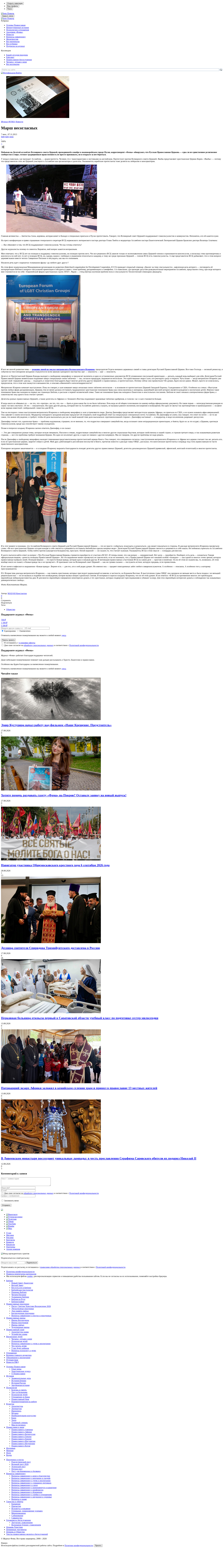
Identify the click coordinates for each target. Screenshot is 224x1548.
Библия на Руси (18, 1299)
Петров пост (16, 1469)
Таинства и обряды (14, 1501)
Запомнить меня (11, 1201)
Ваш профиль (12, 6)
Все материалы (13, 41)
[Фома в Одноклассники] (14, 1217)
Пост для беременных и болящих (26, 1471)
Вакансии (10, 1244)
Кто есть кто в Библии (21, 1288)
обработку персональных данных (38, 645)
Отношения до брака (20, 1397)
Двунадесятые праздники (22, 1309)
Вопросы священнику (16, 37)
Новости (10, 34)
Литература (16, 1408)
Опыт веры (16, 1369)
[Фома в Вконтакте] (12, 1214)
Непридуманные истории (17, 27)
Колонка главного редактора (19, 1355)
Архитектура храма (20, 1332)
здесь (64, 635)
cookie (30, 1276)
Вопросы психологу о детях (23, 1350)
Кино (13, 1418)
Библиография (17, 1302)
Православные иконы (15, 1318)
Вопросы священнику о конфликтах (27, 1490)
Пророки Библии (19, 1292)
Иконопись (16, 1411)
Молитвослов (12, 39)
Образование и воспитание (18, 1357)
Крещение (15, 1504)
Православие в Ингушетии (23, 1441)
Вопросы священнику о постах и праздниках (31, 1316)
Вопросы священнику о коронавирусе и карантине (34, 1487)
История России (18, 1383)
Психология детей (19, 1341)
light (3, 137)
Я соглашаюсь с (19, 643)
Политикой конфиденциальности (84, 645)
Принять (98, 1546)
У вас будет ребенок (20, 1348)
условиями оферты (27, 643)
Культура (10, 1404)
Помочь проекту (8, 640)
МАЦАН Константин (17, 593)
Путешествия (12, 1360)
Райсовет (10, 57)
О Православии (18, 1374)
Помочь (10, 13)
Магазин (10, 1235)
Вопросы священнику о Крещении (26, 1492)
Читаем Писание (18, 1295)
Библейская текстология (22, 1290)
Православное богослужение (19, 60)
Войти (19, 73)
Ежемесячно (25, 631)
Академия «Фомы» (14, 32)
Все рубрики (12, 44)
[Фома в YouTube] (11, 1224)
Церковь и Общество (15, 1532)
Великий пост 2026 (20, 1464)
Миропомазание (18, 1513)
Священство (16, 1518)
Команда (10, 1242)
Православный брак (20, 1399)
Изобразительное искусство (23, 1415)
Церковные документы (16, 1529)
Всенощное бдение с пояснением (26, 1525)
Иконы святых (17, 1325)
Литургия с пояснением (22, 1522)
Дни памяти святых (20, 1311)
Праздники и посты (15, 1460)
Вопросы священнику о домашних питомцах (31, 1483)
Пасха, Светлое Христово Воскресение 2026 (31, 1306)
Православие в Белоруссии (23, 1434)
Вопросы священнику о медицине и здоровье (31, 1497)
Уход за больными (19, 1392)
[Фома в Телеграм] (11, 1219)
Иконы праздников (19, 1323)
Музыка (14, 1413)
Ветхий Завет (17, 1285)
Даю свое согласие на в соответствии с (51, 645)
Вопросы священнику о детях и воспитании (31, 1343)
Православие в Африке (21, 1432)
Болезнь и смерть (19, 1390)
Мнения (9, 1450)
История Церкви (18, 1381)
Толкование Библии (20, 1297)
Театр (13, 1420)
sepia (11, 137)
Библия (9, 1281)
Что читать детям (19, 1346)
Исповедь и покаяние (20, 1508)
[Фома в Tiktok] (10, 1221)
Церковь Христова (14, 1527)
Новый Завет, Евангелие (22, 1283)
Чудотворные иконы (20, 1327)
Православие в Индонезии (23, 1443)
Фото (8, 1453)
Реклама (9, 1237)
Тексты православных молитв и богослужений (27, 1534)
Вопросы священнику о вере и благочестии (30, 1476)
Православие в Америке (22, 1429)
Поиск (9, 9)
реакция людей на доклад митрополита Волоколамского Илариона (63, 369)
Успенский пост (18, 1467)
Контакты (10, 1240)
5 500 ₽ (4, 625)
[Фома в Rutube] (10, 1226)
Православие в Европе (21, 1439)
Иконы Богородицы (20, 1320)
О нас (8, 1233)
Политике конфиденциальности (79, 1545)
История (10, 1376)
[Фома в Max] (9, 1228)
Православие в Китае (20, 1446)
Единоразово (10, 631)
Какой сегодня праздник (17, 55)
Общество (10, 609)
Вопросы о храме (19, 1499)
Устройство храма (19, 1334)
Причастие (16, 1506)
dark (7, 137)
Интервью (10, 1448)
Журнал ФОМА (8, 122)
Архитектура (17, 1406)
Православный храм (15, 1330)
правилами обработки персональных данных (60, 1267)
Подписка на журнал (15, 46)
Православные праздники (17, 1304)
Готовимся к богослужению (18, 1520)
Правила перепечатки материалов (21, 1274)
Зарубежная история (20, 1385)
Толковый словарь (19, 1422)
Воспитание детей (14, 1336)
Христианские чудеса (20, 1371)
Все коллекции (12, 64)
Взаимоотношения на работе (24, 1402)
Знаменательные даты (21, 1378)
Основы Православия (15, 25)
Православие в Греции (21, 1436)
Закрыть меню (7, 16)
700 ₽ (3, 620)
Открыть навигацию (15, 3)
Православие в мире (15, 1427)
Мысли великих (18, 1425)
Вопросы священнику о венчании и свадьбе (30, 1478)
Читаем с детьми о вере (16, 62)
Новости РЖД (12, 1362)
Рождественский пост (21, 1462)
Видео (9, 1455)
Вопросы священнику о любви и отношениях (31, 1494)
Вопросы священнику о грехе (24, 1485)
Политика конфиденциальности (20, 1271)
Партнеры (10, 1247)
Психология (11, 1388)
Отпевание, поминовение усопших (27, 1511)
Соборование (17, 1515)
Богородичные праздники (22, 1313)
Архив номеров (13, 1249)
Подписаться (32, 1263)
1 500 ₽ (4, 623)
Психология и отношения (17, 30)
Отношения (11, 1353)
